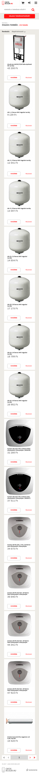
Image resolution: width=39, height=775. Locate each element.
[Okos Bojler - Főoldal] (7, 2)
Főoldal (4, 23)
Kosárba (14, 78)
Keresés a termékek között (15, 10)
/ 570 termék (23, 25)
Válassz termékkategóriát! (19, 16)
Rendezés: (6, 31)
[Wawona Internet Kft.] (31, 769)
